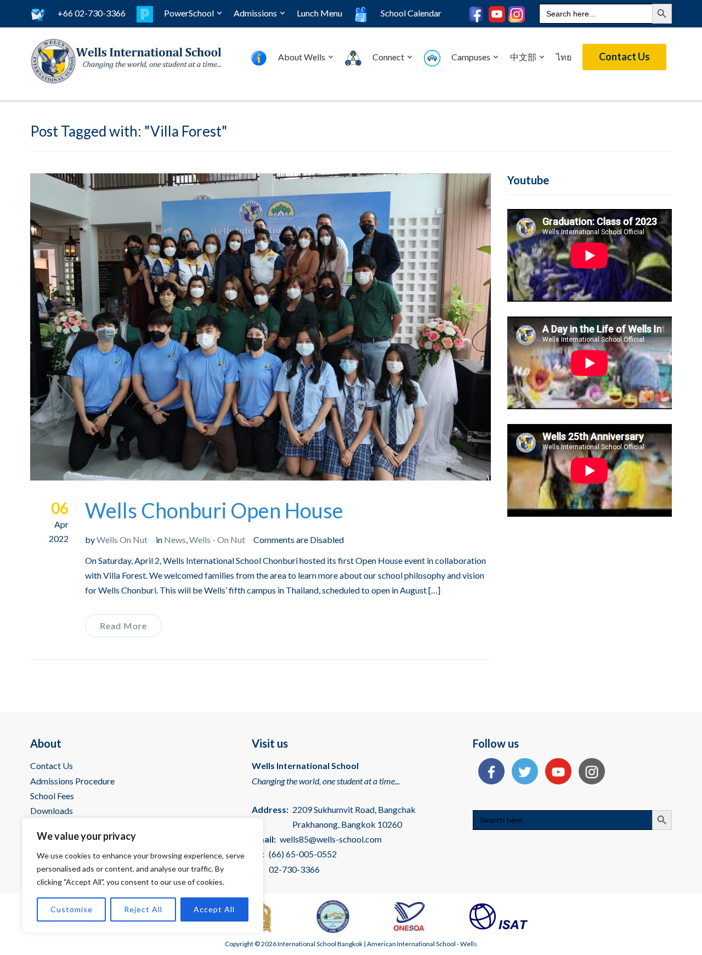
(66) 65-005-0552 (303, 854)
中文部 (523, 57)
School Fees (52, 795)
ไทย (563, 57)
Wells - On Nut (217, 539)
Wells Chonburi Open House (214, 510)
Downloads (51, 810)
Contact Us (624, 56)
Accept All (214, 909)
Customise (71, 909)
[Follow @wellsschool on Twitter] (522, 772)
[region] (142, 875)
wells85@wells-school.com (331, 839)
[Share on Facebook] (489, 772)
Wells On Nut (122, 539)
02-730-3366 (294, 869)
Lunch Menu (319, 13)
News (175, 539)
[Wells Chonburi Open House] (260, 325)
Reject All (143, 909)
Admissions (255, 13)
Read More (123, 625)
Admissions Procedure (72, 781)
